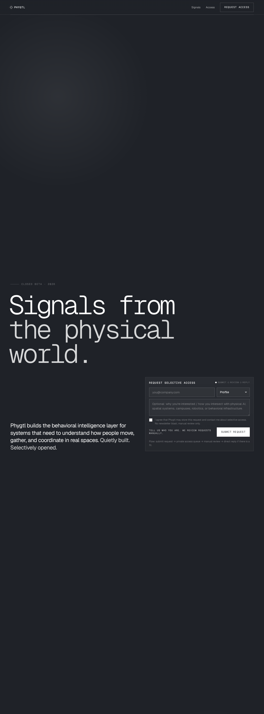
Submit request (233, 432)
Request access (236, 7)
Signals (195, 7)
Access (210, 7)
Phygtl (19, 7)
